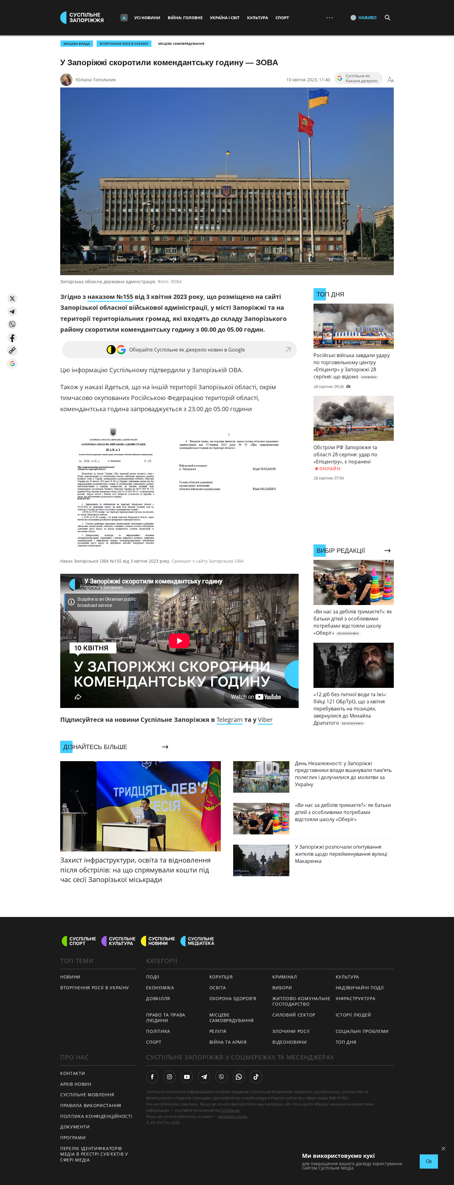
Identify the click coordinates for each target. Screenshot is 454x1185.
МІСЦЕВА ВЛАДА (77, 43)
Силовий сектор (293, 1015)
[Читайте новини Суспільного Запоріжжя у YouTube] (187, 1077)
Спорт (282, 17)
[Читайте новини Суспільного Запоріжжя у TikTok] (256, 1077)
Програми (73, 1137)
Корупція (221, 977)
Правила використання (90, 1105)
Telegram (229, 719)
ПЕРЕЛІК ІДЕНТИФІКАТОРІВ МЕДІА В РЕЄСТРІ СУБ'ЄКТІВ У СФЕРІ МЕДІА (94, 1154)
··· (329, 17)
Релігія (217, 1031)
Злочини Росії (290, 1031)
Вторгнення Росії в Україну (124, 43)
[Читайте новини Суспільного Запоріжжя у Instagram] (169, 1077)
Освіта (217, 988)
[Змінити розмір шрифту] (391, 80)
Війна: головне (185, 17)
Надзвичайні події (360, 988)
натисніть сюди (232, 1116)
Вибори (282, 988)
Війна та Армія (228, 1042)
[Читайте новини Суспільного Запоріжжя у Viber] (221, 1077)
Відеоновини (289, 1042)
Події (152, 977)
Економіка (160, 988)
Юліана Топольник (96, 80)
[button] (12, 298)
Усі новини (147, 17)
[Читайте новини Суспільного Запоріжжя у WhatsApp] (239, 1077)
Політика (158, 1031)
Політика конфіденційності (96, 1116)
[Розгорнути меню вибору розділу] (124, 17)
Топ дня (346, 1042)
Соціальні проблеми (362, 1031)
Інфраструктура (356, 998)
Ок (429, 1161)
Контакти (72, 1073)
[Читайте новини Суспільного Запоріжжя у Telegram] (204, 1077)
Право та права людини (165, 1018)
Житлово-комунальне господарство (301, 1001)
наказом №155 (110, 296)
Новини (70, 977)
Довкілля (158, 998)
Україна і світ (225, 17)
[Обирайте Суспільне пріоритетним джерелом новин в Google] (12, 363)
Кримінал (284, 977)
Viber (265, 719)
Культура (257, 17)
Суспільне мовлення (87, 1095)
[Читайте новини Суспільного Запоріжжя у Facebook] (152, 1077)
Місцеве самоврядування (181, 43)
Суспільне (229, 1110)
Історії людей (353, 1015)
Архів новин (75, 1084)
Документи (75, 1127)
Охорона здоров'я (232, 998)
